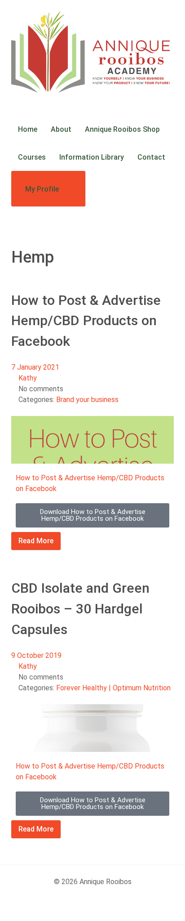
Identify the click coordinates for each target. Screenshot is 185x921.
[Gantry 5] (92, 52)
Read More (35, 541)
